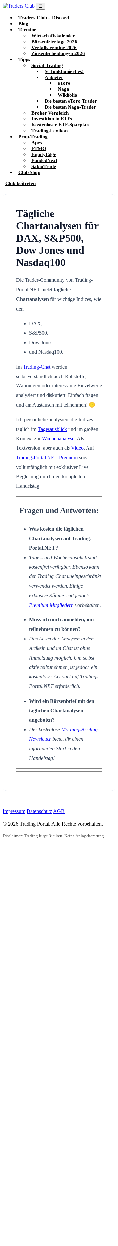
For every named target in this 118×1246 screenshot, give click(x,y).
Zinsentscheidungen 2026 (58, 53)
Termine (27, 29)
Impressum (14, 811)
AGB (59, 811)
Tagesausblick (52, 429)
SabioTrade (43, 166)
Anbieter (54, 77)
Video (77, 448)
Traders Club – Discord (43, 17)
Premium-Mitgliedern (51, 605)
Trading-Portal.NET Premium (47, 457)
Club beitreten (20, 183)
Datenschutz (39, 811)
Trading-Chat (36, 367)
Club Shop (29, 172)
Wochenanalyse (58, 438)
